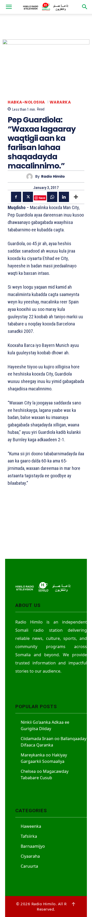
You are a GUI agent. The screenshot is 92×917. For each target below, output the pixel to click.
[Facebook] (16, 197)
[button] (9, 7)
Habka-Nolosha (26, 102)
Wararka (60, 102)
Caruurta (29, 866)
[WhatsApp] (52, 197)
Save (42, 198)
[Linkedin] (64, 197)
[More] (76, 197)
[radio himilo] (30, 176)
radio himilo (53, 176)
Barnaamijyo (33, 846)
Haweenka (31, 826)
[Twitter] (28, 197)
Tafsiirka (29, 836)
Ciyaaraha (30, 856)
